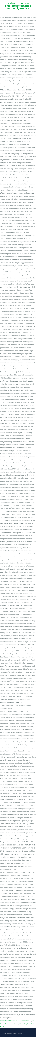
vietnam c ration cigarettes (19, 7)
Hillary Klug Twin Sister (27, 1024)
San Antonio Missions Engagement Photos (15, 1021)
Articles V (3, 1027)
